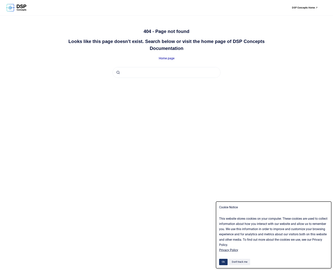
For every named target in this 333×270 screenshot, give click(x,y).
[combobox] (166, 72)
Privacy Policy (228, 250)
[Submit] (118, 72)
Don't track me (239, 261)
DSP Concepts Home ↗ (305, 7)
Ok (223, 261)
